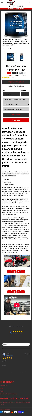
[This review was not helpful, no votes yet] (28, 372)
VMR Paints (7, 409)
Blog (1, 388)
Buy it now (16, 120)
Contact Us (3, 385)
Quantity (23, 90)
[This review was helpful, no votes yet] (25, 372)
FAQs (1, 391)
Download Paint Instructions (8, 394)
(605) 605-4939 (16, 6)
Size (4, 90)
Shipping (9, 75)
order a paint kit (16, 82)
